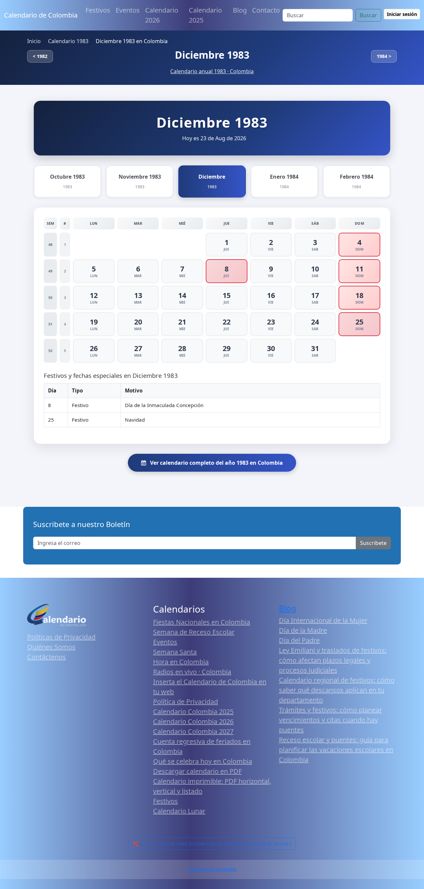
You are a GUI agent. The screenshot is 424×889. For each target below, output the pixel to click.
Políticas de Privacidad (61, 636)
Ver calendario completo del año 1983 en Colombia (216, 462)
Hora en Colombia (181, 661)
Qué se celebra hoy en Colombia (202, 761)
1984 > (384, 56)
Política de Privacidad (185, 701)
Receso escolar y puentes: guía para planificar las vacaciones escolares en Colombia (336, 749)
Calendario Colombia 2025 (193, 711)
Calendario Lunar (179, 810)
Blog (240, 10)
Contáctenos (46, 656)
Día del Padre (299, 640)
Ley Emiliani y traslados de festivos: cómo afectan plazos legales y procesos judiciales (333, 660)
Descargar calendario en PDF (197, 771)
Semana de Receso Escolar (194, 631)
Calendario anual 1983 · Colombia (212, 71)
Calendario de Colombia (41, 15)
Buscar (368, 15)
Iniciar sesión (402, 14)
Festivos (97, 10)
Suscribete (373, 543)
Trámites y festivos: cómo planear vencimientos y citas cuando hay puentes (330, 719)
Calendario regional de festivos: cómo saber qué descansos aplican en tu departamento (337, 690)
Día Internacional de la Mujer (323, 620)
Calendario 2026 (161, 15)
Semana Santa (175, 651)
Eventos (128, 10)
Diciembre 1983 (212, 55)
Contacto (266, 10)
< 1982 (40, 56)
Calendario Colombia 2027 (193, 731)
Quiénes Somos (51, 646)
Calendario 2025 (205, 15)
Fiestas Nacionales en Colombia (201, 622)
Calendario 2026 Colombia (212, 869)
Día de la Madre (303, 630)
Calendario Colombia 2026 (193, 721)
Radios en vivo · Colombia (192, 671)
